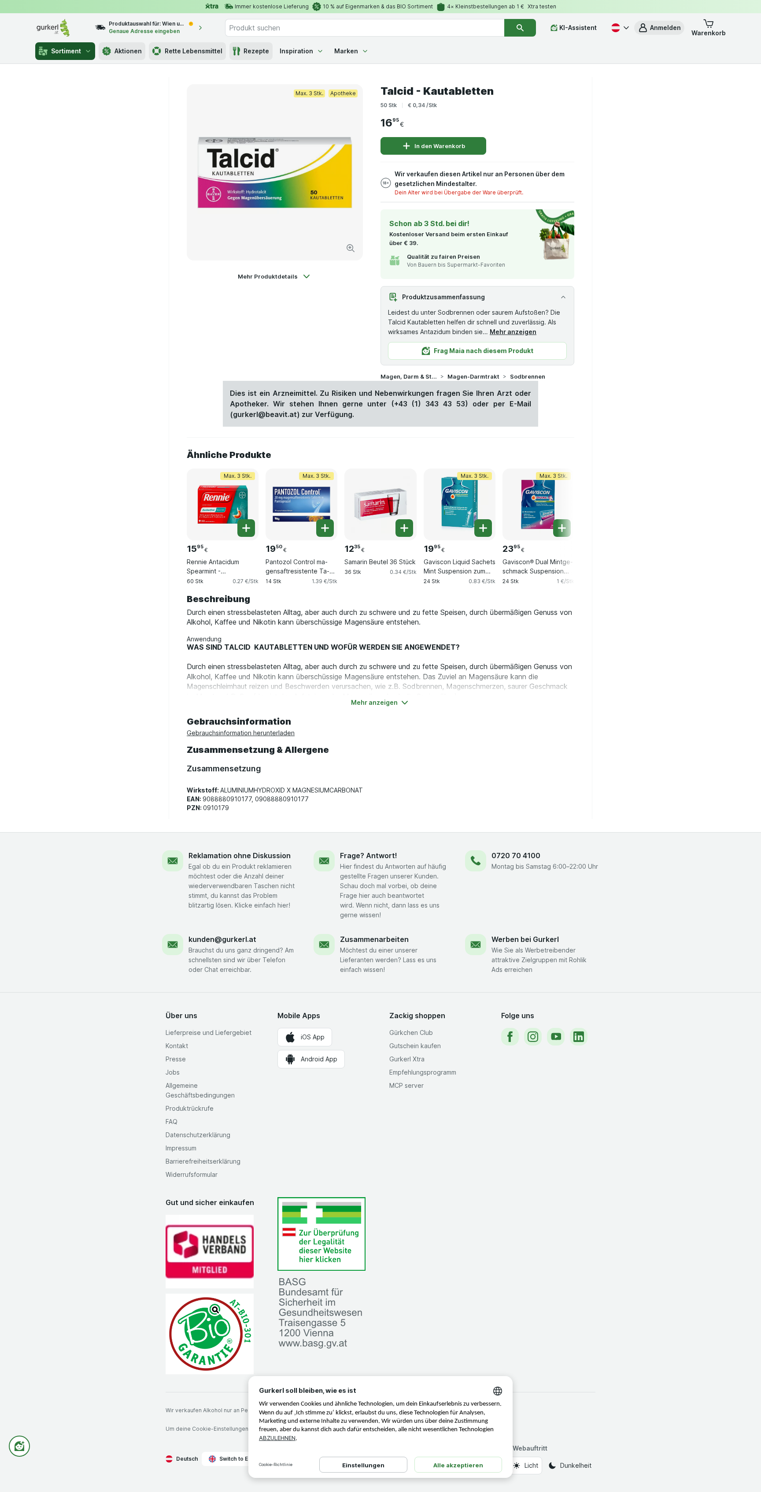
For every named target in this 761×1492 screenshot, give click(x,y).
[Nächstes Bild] (556, 501)
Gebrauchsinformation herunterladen (241, 733)
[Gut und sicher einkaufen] (210, 1334)
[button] (659, 28)
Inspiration (296, 51)
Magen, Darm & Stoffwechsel (408, 376)
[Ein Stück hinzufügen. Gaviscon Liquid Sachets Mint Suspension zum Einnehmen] (483, 528)
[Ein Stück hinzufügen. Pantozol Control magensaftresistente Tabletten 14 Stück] (325, 528)
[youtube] (556, 1037)
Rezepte (256, 51)
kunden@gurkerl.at (222, 939)
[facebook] (510, 1037)
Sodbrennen (527, 376)
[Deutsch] (619, 28)
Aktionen (128, 51)
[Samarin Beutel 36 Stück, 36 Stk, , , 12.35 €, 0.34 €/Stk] (380, 504)
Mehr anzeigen (513, 331)
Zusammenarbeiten (374, 939)
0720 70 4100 (515, 855)
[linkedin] (578, 1037)
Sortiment (66, 51)
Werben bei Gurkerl (525, 939)
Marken (346, 51)
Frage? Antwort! (368, 855)
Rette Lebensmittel (193, 51)
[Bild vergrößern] (351, 248)
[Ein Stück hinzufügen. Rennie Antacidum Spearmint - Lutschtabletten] (246, 528)
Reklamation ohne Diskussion (239, 855)
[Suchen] (520, 28)
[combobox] (364, 28)
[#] (321, 1234)
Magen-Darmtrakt (473, 376)
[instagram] (533, 1037)
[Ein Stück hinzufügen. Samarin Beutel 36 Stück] (404, 528)
